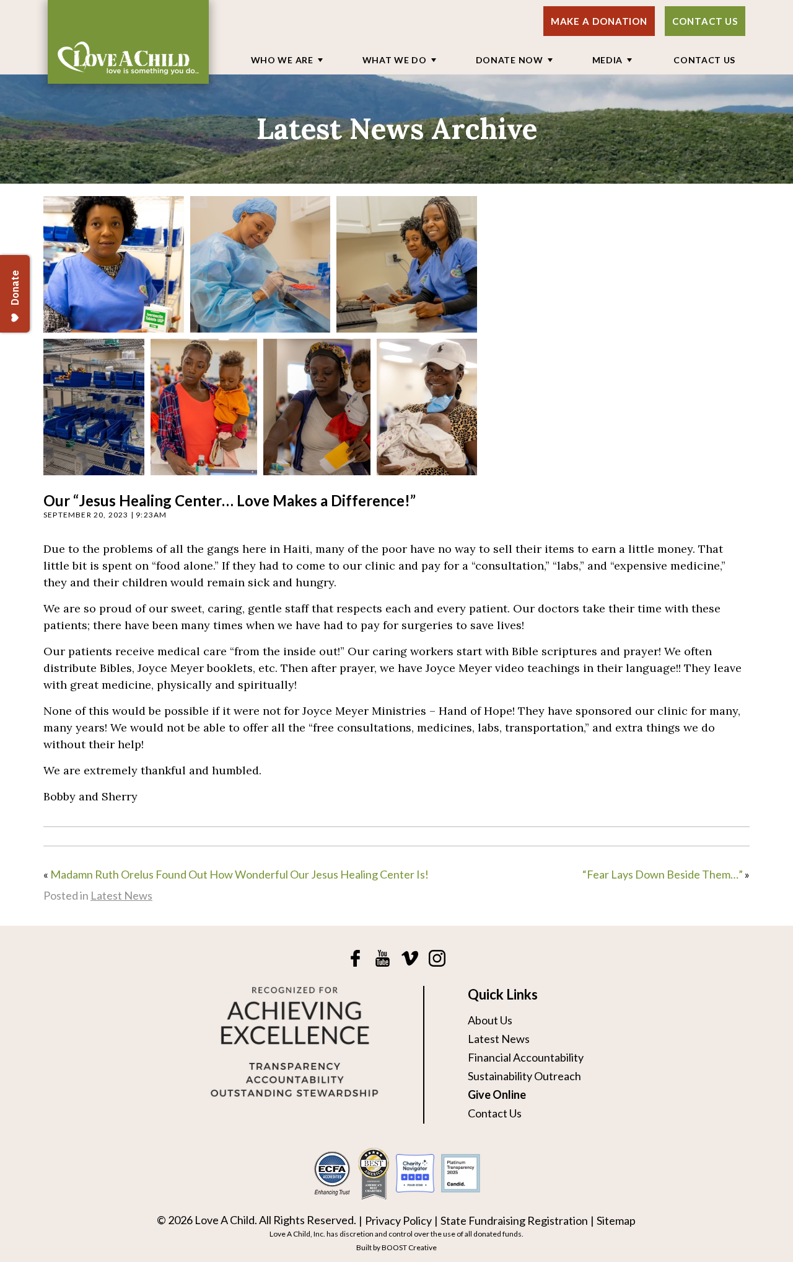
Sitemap (616, 1220)
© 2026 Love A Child (206, 1220)
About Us (490, 1020)
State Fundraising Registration (514, 1220)
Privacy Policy (398, 1220)
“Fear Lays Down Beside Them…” (662, 874)
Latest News (121, 895)
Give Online (497, 1094)
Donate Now (509, 60)
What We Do (394, 60)
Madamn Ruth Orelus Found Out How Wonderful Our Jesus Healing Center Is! (239, 874)
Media (607, 60)
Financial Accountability (526, 1057)
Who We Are (282, 60)
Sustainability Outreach (524, 1076)
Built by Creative (396, 1247)
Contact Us (705, 21)
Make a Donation (599, 21)
